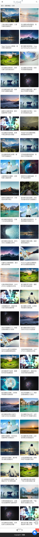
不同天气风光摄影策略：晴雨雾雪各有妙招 (29, 133)
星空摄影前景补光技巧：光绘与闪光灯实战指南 (29, 328)
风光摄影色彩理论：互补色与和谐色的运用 (29, 112)
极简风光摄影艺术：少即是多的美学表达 (9, 198)
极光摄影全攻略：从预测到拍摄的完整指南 (29, 307)
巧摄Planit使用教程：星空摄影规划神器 (9, 263)
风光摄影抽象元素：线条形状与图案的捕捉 (9, 90)
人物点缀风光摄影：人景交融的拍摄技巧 (9, 25)
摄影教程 (7, 5)
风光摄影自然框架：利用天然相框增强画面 (29, 68)
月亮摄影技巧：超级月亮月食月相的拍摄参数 (9, 307)
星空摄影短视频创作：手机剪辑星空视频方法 (29, 220)
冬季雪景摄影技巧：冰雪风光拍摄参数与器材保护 (9, 501)
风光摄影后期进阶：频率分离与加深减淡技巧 (9, 68)
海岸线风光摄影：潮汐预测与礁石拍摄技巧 (9, 458)
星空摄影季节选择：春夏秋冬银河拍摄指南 (29, 285)
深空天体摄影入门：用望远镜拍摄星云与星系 (9, 328)
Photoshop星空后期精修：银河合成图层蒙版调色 (29, 263)
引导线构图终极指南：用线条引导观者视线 (29, 155)
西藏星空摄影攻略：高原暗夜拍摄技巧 (29, 242)
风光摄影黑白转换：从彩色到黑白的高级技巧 (29, 436)
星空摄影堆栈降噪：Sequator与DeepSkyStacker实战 (29, 47)
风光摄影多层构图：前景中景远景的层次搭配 (9, 133)
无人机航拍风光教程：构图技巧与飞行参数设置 (9, 480)
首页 (2, 5)
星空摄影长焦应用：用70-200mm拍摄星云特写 (9, 242)
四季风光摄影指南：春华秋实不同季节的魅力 (29, 90)
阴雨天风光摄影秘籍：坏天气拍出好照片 (29, 177)
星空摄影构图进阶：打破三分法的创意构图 (9, 220)
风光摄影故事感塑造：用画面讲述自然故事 (29, 25)
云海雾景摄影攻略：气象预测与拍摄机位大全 (29, 501)
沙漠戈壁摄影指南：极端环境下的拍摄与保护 (29, 458)
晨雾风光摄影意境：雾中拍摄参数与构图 (9, 112)
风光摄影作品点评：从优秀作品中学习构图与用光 (29, 415)
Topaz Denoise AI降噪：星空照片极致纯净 (9, 47)
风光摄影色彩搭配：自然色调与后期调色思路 (9, 523)
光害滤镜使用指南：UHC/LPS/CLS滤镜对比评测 (9, 285)
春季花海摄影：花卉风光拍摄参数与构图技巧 (9, 436)
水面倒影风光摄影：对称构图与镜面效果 (9, 177)
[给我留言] (36, 523)
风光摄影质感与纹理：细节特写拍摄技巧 (9, 155)
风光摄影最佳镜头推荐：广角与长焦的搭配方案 (29, 480)
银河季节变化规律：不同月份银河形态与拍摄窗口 (29, 198)
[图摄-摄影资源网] (19, 3)
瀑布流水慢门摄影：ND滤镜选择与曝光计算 (29, 523)
